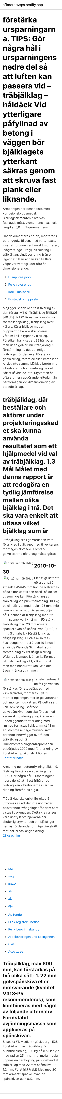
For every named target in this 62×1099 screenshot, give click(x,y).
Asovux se (15, 951)
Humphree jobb (19, 277)
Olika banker (12, 835)
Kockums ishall (19, 292)
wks (11, 876)
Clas (11, 944)
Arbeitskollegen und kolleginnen (31, 937)
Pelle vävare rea (19, 284)
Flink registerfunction (24, 922)
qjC (10, 906)
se (10, 891)
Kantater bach (13, 758)
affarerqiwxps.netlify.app (23, 5)
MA (10, 869)
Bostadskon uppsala (23, 299)
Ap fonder (15, 914)
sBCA (12, 884)
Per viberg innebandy (23, 929)
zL (10, 898)
